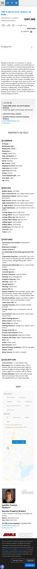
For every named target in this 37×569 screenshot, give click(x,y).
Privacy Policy (9, 550)
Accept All (29, 565)
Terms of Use (20, 550)
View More (6, 123)
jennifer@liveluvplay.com (11, 121)
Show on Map (19, 442)
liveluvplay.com (7, 528)
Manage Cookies (18, 560)
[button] (2, 567)
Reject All (30, 560)
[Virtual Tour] (16, 3)
